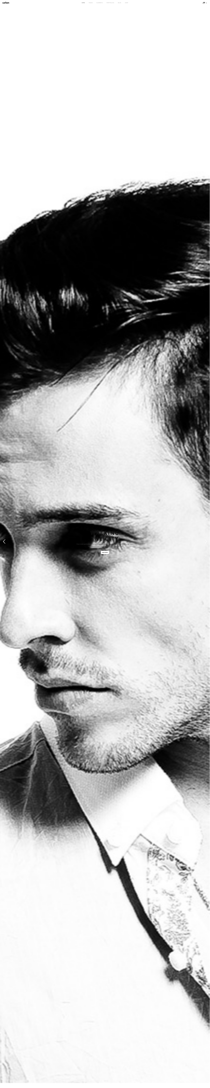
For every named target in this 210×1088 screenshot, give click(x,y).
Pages (91, 2)
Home (83, 2)
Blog (119, 2)
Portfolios (110, 2)
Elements (100, 2)
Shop (126, 2)
